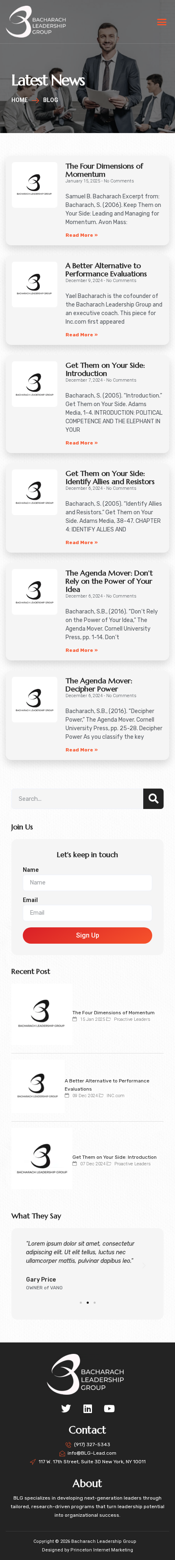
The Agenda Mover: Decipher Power (99, 684)
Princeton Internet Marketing (101, 1550)
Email (30, 900)
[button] (161, 21)
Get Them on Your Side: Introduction (105, 369)
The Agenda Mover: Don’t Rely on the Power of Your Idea (109, 581)
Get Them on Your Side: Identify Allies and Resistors (110, 477)
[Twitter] (66, 1408)
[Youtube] (109, 1408)
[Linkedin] (87, 1408)
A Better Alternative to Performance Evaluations (106, 269)
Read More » (82, 235)
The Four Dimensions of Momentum (104, 170)
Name (31, 870)
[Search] (153, 799)
